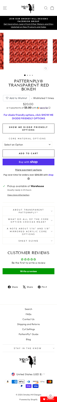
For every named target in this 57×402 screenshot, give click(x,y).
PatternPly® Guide (28, 334)
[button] (28, 107)
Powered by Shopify (28, 399)
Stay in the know (28, 348)
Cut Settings (28, 329)
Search (28, 309)
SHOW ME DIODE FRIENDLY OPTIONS (28, 128)
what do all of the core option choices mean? (28, 220)
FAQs (28, 314)
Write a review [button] (28, 271)
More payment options (28, 169)
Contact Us (28, 319)
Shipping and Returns (28, 324)
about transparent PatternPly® (28, 211)
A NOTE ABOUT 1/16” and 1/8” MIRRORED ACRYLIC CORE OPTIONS (28, 231)
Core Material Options (27, 138)
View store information (18, 195)
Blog (28, 339)
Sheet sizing (28, 241)
